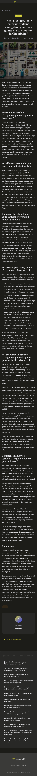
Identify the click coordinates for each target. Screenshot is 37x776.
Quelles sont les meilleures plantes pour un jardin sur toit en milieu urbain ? (17, 688)
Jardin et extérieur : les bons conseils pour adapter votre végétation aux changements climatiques (18, 732)
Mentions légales (15, 765)
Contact (24, 765)
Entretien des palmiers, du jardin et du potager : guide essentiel (17, 719)
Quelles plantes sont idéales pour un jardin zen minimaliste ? (16, 675)
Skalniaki (20, 759)
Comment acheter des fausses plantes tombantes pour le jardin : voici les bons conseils (17, 741)
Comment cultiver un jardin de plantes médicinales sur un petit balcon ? (17, 713)
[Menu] (22, 1)
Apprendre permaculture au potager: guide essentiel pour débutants (16, 669)
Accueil (4, 10)
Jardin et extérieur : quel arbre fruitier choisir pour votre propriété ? (17, 725)
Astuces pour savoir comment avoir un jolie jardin (17, 700)
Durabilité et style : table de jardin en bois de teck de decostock (18, 694)
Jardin (10, 10)
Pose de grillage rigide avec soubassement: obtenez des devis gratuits (18, 682)
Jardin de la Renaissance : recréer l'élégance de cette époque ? (15, 663)
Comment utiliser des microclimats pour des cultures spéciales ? (17, 706)
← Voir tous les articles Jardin (12, 640)
